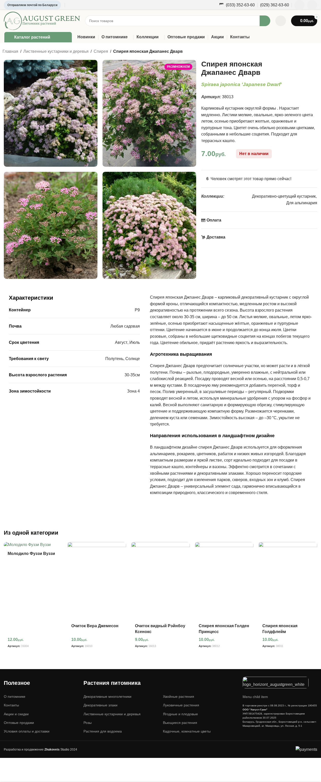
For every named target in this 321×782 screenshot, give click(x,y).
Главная (10, 51)
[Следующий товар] (315, 52)
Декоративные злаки (100, 705)
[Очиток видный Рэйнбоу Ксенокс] (160, 581)
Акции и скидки (16, 714)
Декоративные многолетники (107, 696)
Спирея (101, 51)
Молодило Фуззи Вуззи (31, 553)
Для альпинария (301, 203)
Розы (87, 723)
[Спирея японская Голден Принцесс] (224, 581)
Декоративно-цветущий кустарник (284, 196)
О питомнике (14, 696)
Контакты (11, 705)
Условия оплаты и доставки (26, 731)
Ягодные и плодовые (180, 714)
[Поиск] (265, 20)
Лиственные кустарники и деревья (56, 51)
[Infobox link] (237, 5)
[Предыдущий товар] (303, 52)
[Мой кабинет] (281, 21)
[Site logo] (42, 20)
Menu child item (255, 697)
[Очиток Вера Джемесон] (96, 581)
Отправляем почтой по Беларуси (32, 5)
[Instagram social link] (299, 5)
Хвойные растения (178, 696)
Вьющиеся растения (180, 723)
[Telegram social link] (312, 5)
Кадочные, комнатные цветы (187, 731)
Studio (56, 749)
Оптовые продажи (19, 723)
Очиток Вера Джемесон (95, 626)
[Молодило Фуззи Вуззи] (33, 545)
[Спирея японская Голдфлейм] (288, 581)
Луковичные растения (181, 705)
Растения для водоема (102, 731)
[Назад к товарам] (309, 52)
